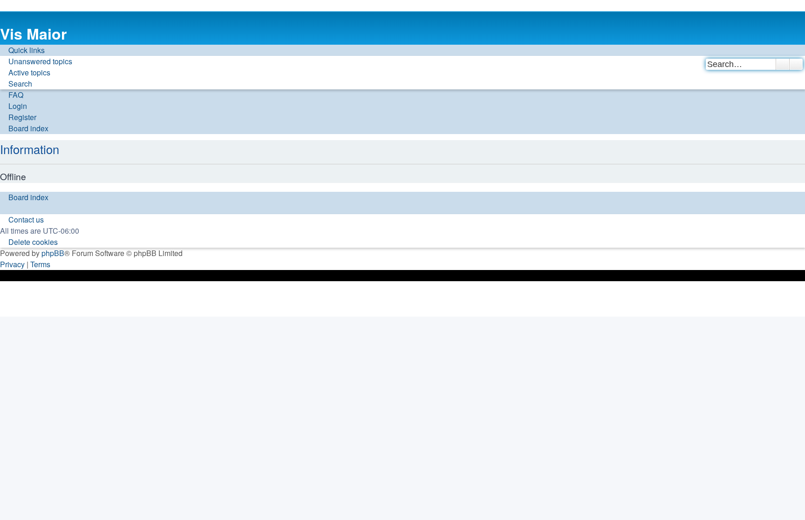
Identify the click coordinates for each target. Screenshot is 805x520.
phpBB (52, 253)
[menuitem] (36, 61)
